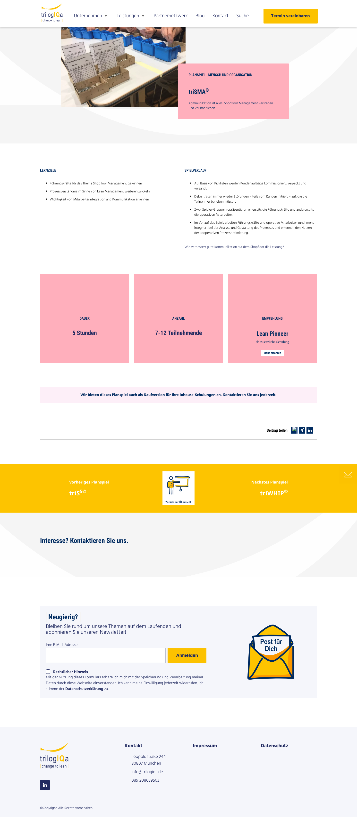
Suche (242, 16)
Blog (200, 16)
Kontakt (220, 16)
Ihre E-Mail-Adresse (61, 645)
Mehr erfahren (272, 353)
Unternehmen (88, 16)
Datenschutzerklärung (84, 689)
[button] (294, 430)
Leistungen (128, 16)
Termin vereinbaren (290, 16)
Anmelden (187, 655)
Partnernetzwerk (171, 16)
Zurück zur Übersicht (178, 502)
